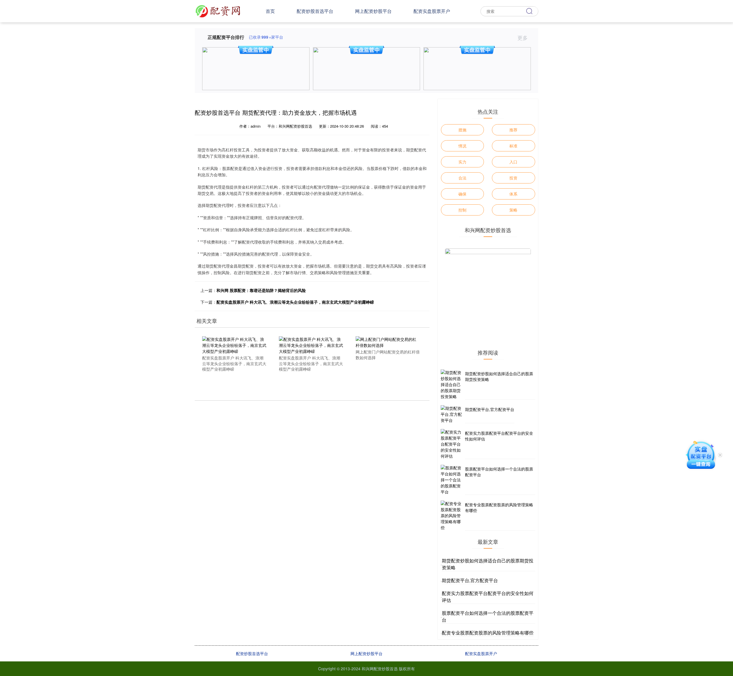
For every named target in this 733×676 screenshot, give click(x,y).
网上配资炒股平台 (373, 11)
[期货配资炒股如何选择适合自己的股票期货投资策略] (452, 384)
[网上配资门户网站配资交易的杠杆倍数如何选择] (388, 342)
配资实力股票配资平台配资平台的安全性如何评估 (499, 436)
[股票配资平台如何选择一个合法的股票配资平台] (452, 480)
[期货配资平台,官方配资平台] (452, 414)
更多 (523, 37)
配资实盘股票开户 (431, 11)
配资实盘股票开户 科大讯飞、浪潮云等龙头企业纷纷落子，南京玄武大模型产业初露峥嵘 (295, 302)
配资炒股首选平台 (315, 11)
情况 (462, 146)
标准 (513, 146)
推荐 (513, 130)
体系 (513, 194)
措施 (462, 130)
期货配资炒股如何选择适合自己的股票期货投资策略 (499, 376)
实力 (462, 162)
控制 (462, 210)
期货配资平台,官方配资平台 (489, 409)
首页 (270, 11)
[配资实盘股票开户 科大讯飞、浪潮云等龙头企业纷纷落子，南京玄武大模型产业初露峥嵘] (234, 344)
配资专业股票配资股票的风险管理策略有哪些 (499, 507)
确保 (462, 194)
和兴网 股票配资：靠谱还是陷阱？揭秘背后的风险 (261, 290)
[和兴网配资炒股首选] (218, 10)
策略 (513, 210)
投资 (513, 178)
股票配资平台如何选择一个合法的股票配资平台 (499, 471)
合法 (462, 178)
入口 (513, 162)
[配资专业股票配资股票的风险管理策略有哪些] (452, 516)
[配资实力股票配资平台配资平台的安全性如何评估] (452, 444)
